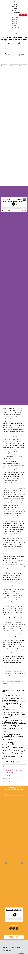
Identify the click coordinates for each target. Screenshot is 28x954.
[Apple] (17, 928)
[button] (11, 14)
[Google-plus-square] (13, 928)
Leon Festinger (7, 775)
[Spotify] (10, 928)
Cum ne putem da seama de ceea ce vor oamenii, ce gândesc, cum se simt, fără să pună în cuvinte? (14, 715)
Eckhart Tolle (7, 782)
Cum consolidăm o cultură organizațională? (11, 743)
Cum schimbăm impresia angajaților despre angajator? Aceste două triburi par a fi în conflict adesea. (13, 737)
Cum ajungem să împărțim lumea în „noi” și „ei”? (11, 762)
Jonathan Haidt (7, 778)
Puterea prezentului (18, 782)
